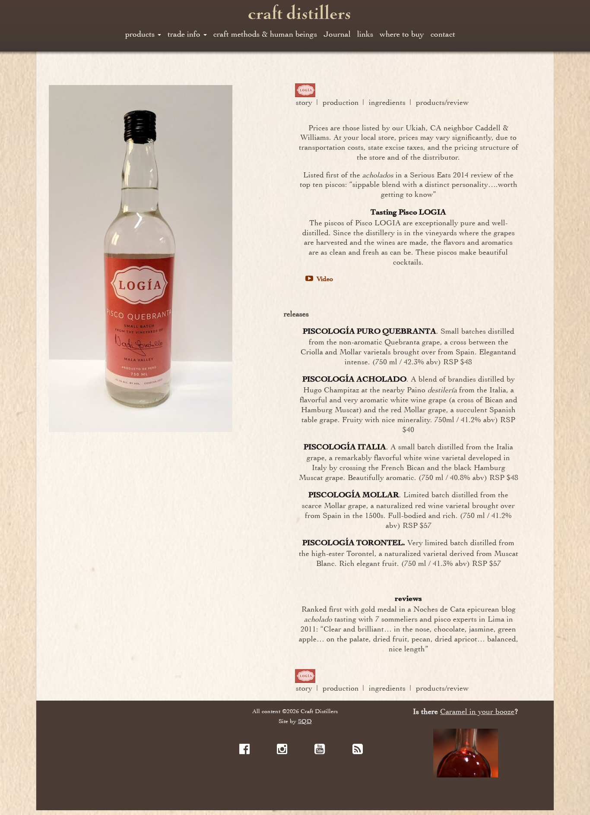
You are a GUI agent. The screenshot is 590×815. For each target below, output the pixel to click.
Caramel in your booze (477, 711)
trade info (185, 34)
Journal (337, 34)
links (365, 34)
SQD (305, 721)
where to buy (402, 34)
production (341, 102)
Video (324, 279)
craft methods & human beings (265, 34)
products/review (442, 102)
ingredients (387, 102)
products (141, 34)
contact (443, 34)
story (304, 102)
